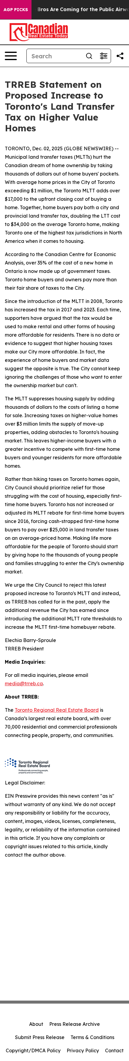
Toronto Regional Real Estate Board (57, 710)
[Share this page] (120, 56)
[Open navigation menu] (11, 56)
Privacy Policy (83, 1050)
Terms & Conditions (92, 1037)
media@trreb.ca (24, 683)
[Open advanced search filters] (103, 56)
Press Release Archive (74, 1024)
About (36, 1024)
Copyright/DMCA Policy (33, 1050)
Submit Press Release (39, 1037)
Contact (114, 1050)
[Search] (89, 56)
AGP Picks (16, 9)
